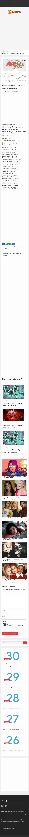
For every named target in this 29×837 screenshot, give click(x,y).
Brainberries (14, 478)
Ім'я (3, 610)
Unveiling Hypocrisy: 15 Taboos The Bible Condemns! (13, 559)
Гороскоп (7, 659)
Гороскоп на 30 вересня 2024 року (13, 666)
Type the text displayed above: (16, 625)
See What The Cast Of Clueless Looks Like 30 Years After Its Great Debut (14, 580)
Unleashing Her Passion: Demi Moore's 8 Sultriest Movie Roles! (13, 539)
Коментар (4, 594)
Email (3, 616)
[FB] (2, 5)
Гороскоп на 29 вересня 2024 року (13, 687)
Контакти (5, 830)
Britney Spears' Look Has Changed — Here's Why (13, 497)
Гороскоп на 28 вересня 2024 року (13, 708)
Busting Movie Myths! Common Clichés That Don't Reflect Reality (14, 477)
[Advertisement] (14, 30)
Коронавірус (15, 91)
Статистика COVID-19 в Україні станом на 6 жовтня (14, 247)
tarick (8, 91)
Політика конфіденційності (9, 828)
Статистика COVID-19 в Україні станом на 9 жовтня (13, 254)
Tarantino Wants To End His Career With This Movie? (14, 518)
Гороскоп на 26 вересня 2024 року (13, 750)
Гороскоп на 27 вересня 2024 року (13, 729)
